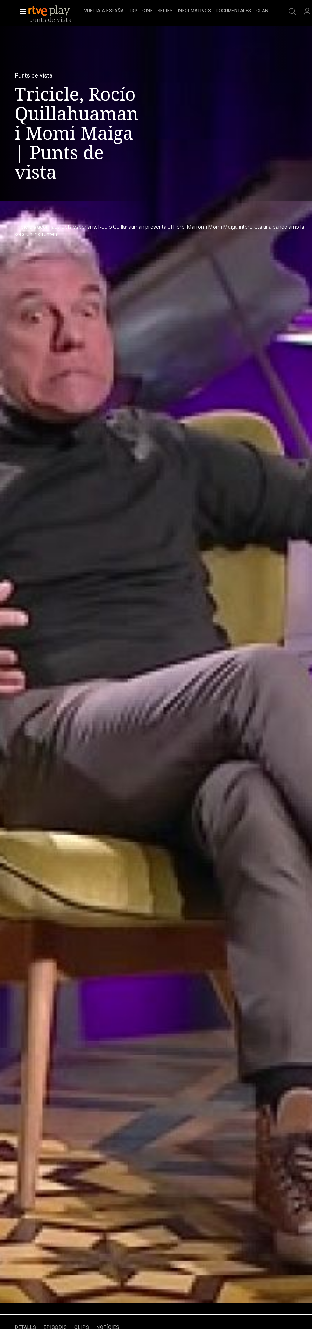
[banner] (55, 11)
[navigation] (176, 11)
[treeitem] (104, 11)
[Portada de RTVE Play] (49, 11)
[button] (21, 11)
